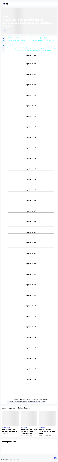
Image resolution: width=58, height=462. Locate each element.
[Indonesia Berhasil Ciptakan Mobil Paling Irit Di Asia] (47, 418)
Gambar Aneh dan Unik (21, 401)
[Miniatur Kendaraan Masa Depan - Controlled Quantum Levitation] (29, 418)
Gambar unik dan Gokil (34, 401)
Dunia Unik (11, 16)
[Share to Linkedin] (3, 45)
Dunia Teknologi (6, 427)
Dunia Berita (42, 427)
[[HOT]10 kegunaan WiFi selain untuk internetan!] (10, 418)
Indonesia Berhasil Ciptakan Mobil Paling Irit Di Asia (47, 431)
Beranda (5, 16)
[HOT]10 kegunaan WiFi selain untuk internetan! (10, 430)
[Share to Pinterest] (3, 43)
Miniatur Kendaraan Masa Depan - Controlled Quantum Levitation (29, 431)
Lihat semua (53, 408)
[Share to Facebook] (3, 38)
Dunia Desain (24, 427)
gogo (43, 401)
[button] (3, 50)
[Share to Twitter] (3, 40)
